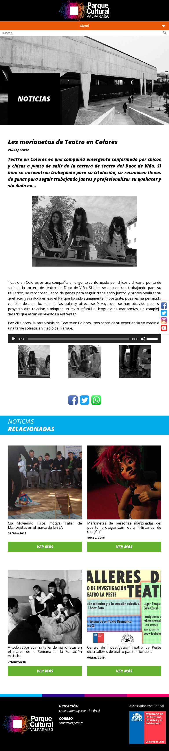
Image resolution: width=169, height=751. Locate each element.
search (164, 32)
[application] (84, 338)
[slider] (153, 338)
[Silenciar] (143, 339)
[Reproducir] (13, 339)
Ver (45, 546)
